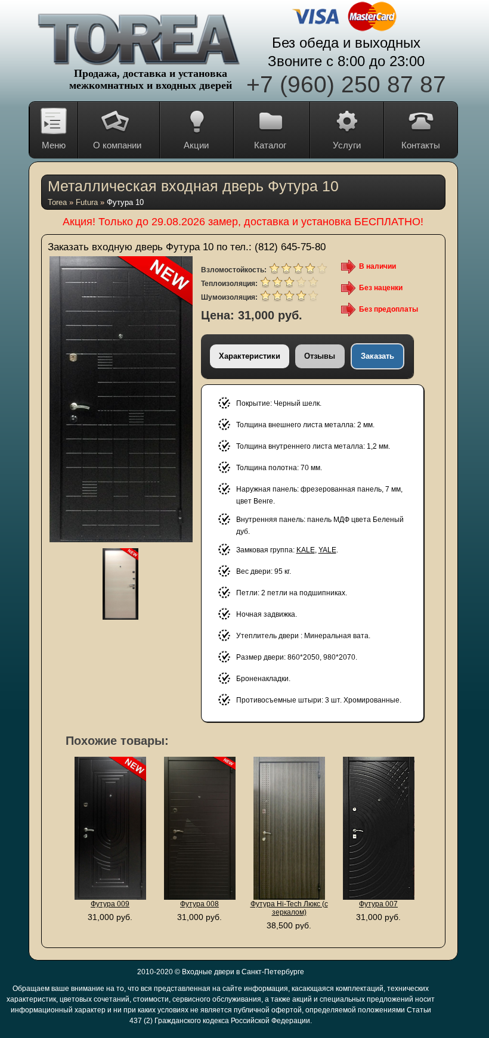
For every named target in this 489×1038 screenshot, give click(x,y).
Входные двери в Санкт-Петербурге (243, 972)
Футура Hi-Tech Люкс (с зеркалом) (289, 908)
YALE (327, 550)
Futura (87, 202)
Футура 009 (110, 904)
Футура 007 (378, 904)
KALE (305, 550)
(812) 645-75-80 (290, 247)
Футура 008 (199, 904)
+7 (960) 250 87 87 (346, 84)
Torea (57, 202)
